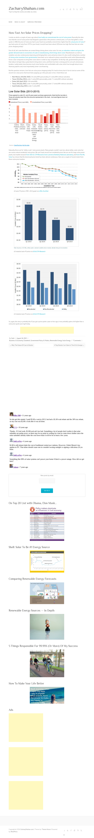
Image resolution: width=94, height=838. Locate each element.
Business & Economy (16, 341)
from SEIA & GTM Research (35, 155)
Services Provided (34, 22)
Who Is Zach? (20, 22)
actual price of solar (77, 42)
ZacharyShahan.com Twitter (62, 8)
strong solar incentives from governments (23, 57)
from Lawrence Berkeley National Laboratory (58, 155)
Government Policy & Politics (40, 341)
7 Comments (77, 341)
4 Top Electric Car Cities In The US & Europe (69, 345)
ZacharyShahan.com (26, 8)
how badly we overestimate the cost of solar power (54, 37)
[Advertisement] (47, 330)
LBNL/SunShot (43, 191)
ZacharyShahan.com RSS (79, 8)
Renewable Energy (56, 341)
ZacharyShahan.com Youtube (72, 8)
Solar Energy (66, 341)
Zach (12, 338)
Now (10, 22)
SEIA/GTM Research (39, 251)
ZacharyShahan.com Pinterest (69, 8)
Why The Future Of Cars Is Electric (21, 345)
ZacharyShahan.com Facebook (59, 8)
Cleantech (27, 341)
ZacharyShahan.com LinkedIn (76, 8)
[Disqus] (47, 380)
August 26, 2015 (22, 338)
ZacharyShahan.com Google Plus (66, 8)
